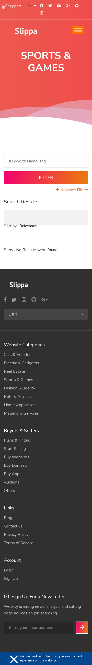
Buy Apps (12, 474)
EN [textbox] (29, 6)
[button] (46, 314)
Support (14, 6)
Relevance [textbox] (28, 225)
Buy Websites (16, 457)
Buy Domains (15, 465)
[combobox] (30, 6)
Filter (46, 177)
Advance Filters (74, 190)
